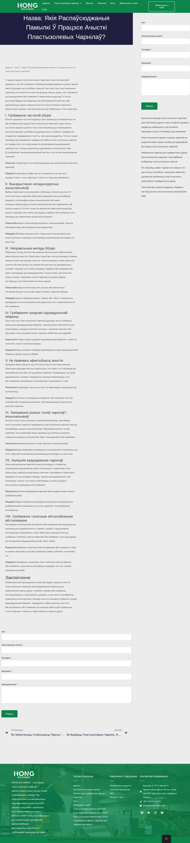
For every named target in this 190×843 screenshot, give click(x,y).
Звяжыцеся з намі (128, 3)
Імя (3, 632)
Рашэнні (102, 3)
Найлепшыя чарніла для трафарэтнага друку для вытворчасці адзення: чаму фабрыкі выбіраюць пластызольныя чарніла (164, 157)
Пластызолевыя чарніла (66, 3)
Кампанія (6, 671)
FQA (44, 9)
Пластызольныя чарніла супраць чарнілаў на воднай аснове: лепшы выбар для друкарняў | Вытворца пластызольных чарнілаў (164, 142)
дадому (46, 3)
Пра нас (90, 3)
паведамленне (9, 684)
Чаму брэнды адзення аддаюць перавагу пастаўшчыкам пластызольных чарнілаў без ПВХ (163, 191)
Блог (112, 3)
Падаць (9, 714)
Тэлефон (6, 658)
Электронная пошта (12, 645)
